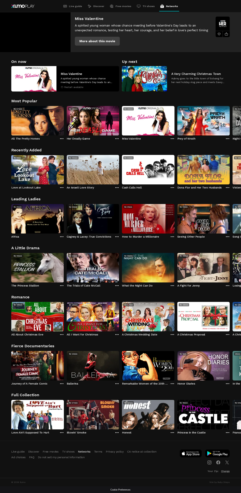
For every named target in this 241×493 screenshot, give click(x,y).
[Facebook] (218, 462)
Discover (98, 6)
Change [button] (225, 471)
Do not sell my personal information (61, 457)
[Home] (22, 6)
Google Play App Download (218, 454)
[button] (97, 41)
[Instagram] (209, 462)
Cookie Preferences (120, 489)
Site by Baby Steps (219, 482)
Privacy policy (115, 451)
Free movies (123, 6)
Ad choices (18, 457)
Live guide (75, 6)
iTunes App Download (191, 454)
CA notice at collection (141, 451)
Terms (98, 451)
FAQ (31, 457)
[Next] (229, 120)
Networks (172, 6)
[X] (227, 462)
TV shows (149, 6)
